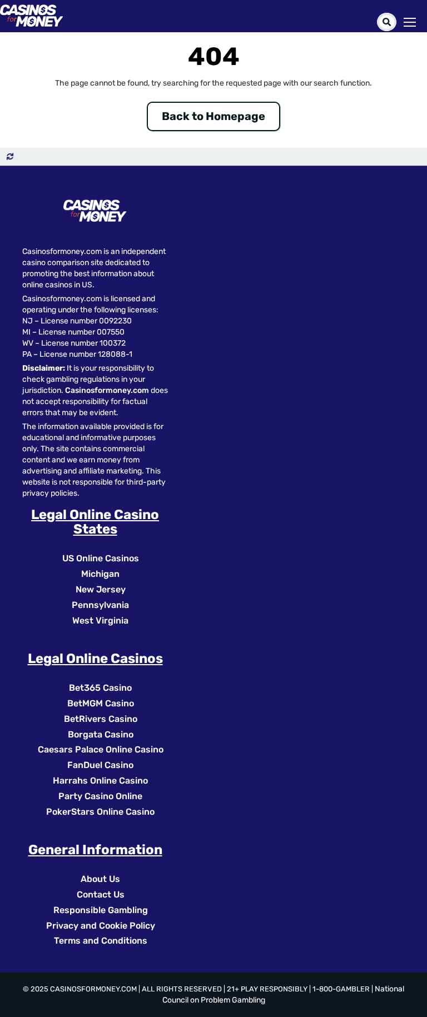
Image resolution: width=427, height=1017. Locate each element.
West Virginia (100, 620)
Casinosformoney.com (107, 390)
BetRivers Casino (100, 719)
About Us (100, 879)
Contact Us (101, 894)
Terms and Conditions (100, 940)
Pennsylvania (100, 605)
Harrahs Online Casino (100, 780)
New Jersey (101, 589)
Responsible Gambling (100, 910)
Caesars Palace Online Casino (100, 749)
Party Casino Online (100, 796)
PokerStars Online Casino (100, 811)
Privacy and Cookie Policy (100, 925)
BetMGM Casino (100, 703)
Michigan (100, 574)
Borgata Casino (100, 734)
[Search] (386, 22)
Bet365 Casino (100, 687)
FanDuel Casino (100, 765)
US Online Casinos (100, 558)
